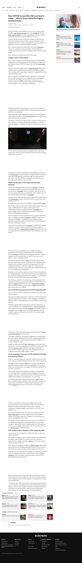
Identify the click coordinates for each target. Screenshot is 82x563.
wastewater (14, 199)
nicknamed (40, 47)
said (26, 363)
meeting (31, 441)
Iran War (6, 10)
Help (56, 546)
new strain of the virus (20, 33)
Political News (4, 541)
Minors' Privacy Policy (32, 548)
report (44, 203)
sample (34, 285)
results (15, 283)
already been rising (13, 414)
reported (34, 187)
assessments (14, 174)
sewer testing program (38, 283)
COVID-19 (36, 33)
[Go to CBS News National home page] (41, 7)
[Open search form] (79, 7)
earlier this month (34, 68)
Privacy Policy (31, 541)
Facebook (17, 543)
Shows (19, 7)
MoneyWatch (34, 10)
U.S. (3, 10)
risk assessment (14, 428)
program (30, 308)
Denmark (20, 191)
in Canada (31, 195)
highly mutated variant (14, 35)
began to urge (18, 348)
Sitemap (43, 548)
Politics (21, 10)
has (22, 80)
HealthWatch (27, 10)
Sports (51, 10)
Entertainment (41, 10)
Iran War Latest (4, 543)
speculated (36, 209)
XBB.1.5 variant (35, 445)
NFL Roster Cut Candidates (7, 544)
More (16, 493)
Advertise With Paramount (60, 543)
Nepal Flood (12, 10)
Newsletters (44, 541)
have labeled (41, 64)
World (17, 10)
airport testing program (27, 229)
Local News (9, 7)
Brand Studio (44, 546)
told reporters (30, 116)
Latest (3, 7)
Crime (47, 10)
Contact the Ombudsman (60, 550)
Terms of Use (31, 546)
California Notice (31, 543)
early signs (31, 344)
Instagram (17, 544)
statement (15, 384)
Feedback (57, 548)
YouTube (16, 541)
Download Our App (46, 544)
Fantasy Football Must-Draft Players (7, 547)
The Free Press (57, 10)
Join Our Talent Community (61, 544)
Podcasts (43, 543)
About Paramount (58, 541)
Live (15, 7)
